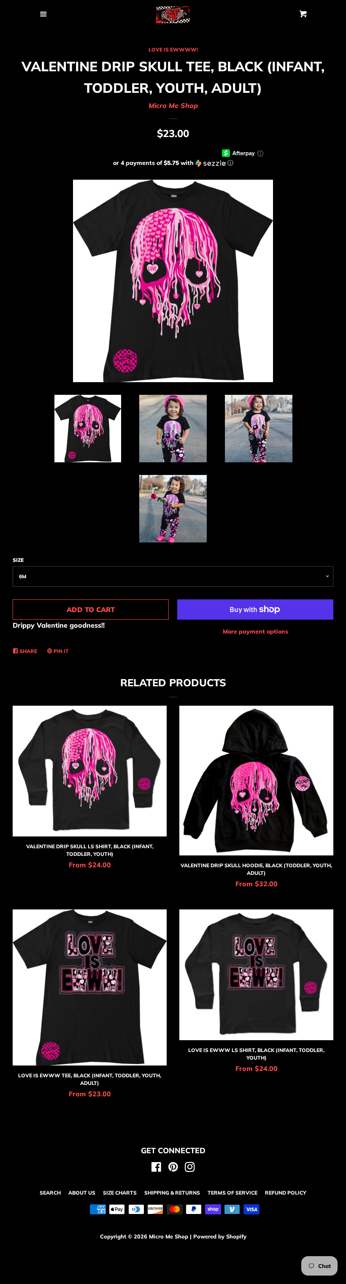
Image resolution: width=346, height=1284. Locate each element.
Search (50, 1193)
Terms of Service (232, 1193)
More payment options (255, 631)
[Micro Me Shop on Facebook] (156, 1168)
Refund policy (285, 1193)
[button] (173, 163)
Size (18, 560)
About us (81, 1193)
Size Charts (120, 1193)
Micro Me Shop (173, 105)
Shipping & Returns (172, 1193)
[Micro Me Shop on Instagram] (190, 1168)
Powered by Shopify (219, 1236)
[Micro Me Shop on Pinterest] (173, 1168)
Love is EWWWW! (173, 49)
